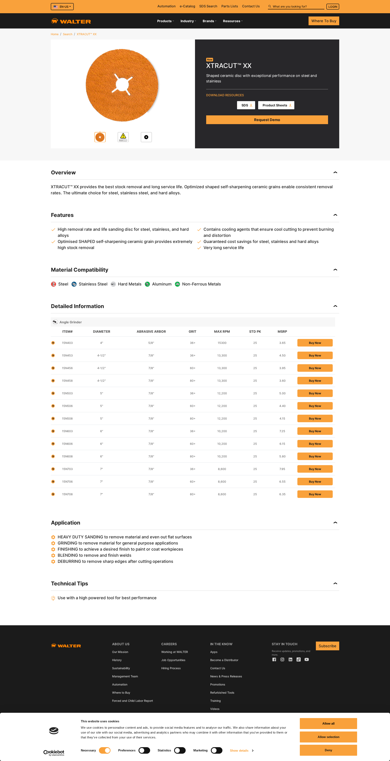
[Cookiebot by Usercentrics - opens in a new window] (54, 753)
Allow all (328, 723)
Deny (328, 750)
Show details (239, 750)
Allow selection (328, 737)
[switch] (144, 750)
